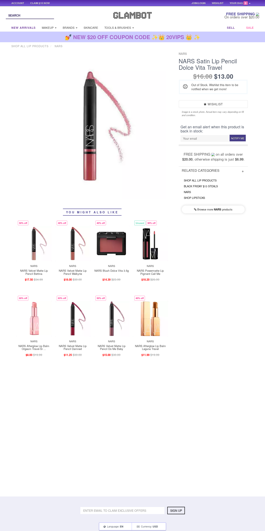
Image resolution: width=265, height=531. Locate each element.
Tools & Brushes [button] (118, 28)
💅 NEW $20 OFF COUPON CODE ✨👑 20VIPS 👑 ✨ (132, 37)
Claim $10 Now (40, 3)
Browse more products (214, 209)
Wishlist (215, 104)
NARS (187, 192)
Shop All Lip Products (200, 180)
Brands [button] (69, 28)
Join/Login (199, 3)
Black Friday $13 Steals (201, 186)
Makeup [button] (48, 28)
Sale (250, 28)
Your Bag (238, 3)
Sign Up (176, 510)
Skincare (91, 28)
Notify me (237, 138)
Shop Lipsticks (194, 198)
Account (17, 3)
